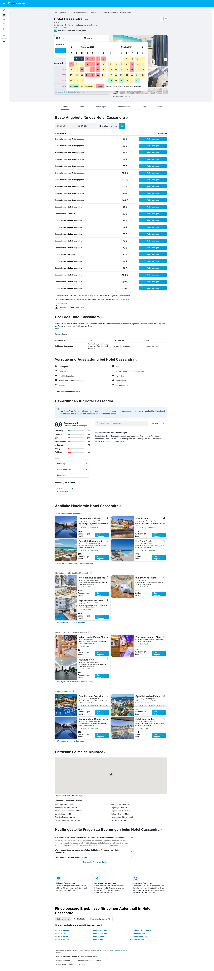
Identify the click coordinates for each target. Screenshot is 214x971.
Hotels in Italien (99, 939)
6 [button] (103, 59)
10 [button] (87, 64)
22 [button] (77, 75)
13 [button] (103, 64)
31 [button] (137, 80)
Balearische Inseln (78, 13)
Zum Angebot (100, 535)
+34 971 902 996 (60, 27)
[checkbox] (66, 489)
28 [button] (71, 80)
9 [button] (81, 64)
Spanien (62, 13)
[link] (75, 563)
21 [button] (71, 75)
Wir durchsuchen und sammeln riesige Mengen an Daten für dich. (82, 960)
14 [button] (71, 69)
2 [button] (81, 59)
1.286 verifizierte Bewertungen (74, 30)
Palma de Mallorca (109, 13)
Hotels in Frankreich (137, 933)
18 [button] (93, 69)
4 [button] (92, 59)
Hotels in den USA (99, 936)
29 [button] (77, 80)
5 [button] (98, 59)
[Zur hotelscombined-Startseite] (16, 3)
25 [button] (93, 75)
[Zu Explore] (4, 29)
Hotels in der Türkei (100, 930)
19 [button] (98, 69)
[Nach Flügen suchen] (4, 10)
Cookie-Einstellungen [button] (62, 303)
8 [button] (76, 64)
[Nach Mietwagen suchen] (4, 19)
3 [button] (87, 59)
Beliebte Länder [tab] (63, 919)
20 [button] (103, 69)
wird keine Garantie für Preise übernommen (113, 950)
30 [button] (82, 80)
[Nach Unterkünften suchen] (4, 15)
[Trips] (4, 35)
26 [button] (98, 75)
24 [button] (87, 75)
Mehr (57, 328)
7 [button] (71, 64)
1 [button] (76, 59)
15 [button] (77, 69)
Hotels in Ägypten (62, 936)
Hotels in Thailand (137, 939)
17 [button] (87, 69)
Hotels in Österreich (63, 930)
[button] (3, 3)
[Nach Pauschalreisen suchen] (4, 24)
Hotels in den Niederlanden (140, 930)
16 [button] (82, 69)
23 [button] (82, 75)
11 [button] (93, 64)
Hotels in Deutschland (101, 933)
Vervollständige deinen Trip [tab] (100, 919)
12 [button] (98, 64)
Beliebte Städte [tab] (79, 919)
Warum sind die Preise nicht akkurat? (71, 964)
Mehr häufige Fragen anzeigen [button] (94, 862)
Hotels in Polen (61, 933)
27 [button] (103, 75)
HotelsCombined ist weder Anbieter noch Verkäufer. (76, 956)
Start (55, 13)
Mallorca (93, 13)
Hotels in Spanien (62, 939)
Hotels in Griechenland (138, 936)
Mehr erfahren (125, 295)
